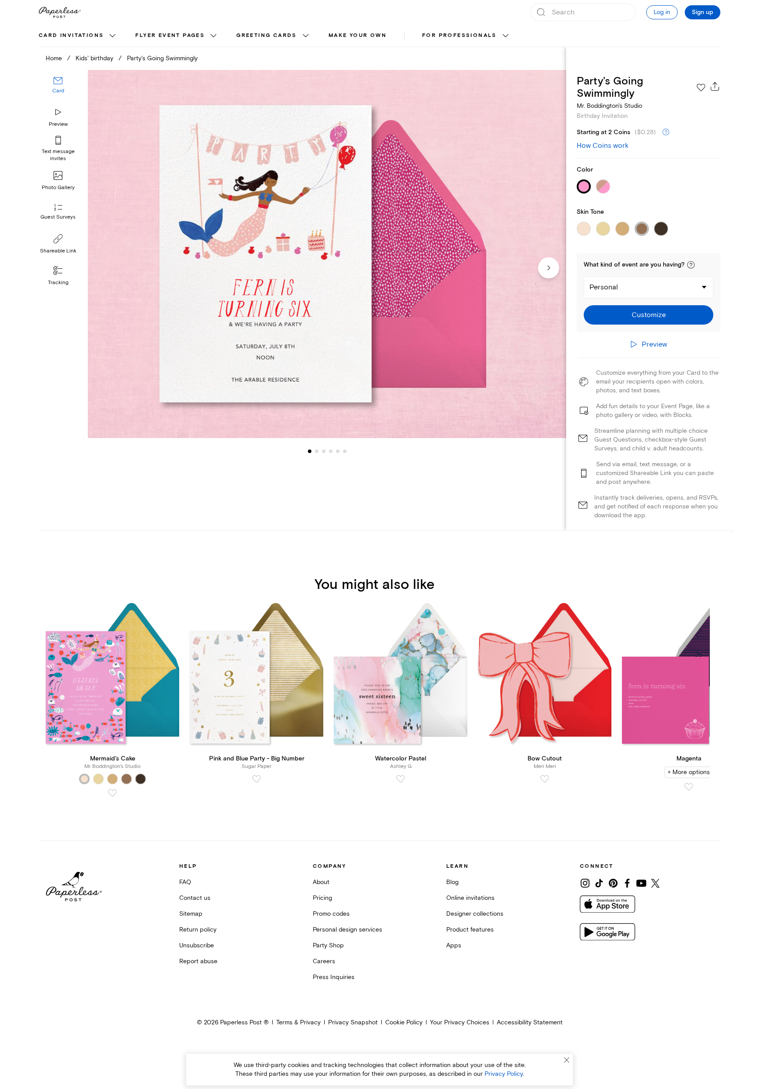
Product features (470, 929)
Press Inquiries (333, 977)
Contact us (194, 898)
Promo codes (331, 913)
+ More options (689, 772)
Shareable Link (58, 251)
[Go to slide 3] (316, 451)
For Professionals (459, 35)
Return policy (198, 929)
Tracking (58, 282)
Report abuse (198, 961)
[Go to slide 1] (309, 451)
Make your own (358, 35)
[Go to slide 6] (338, 451)
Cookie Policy (404, 1022)
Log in (662, 12)
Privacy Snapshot (353, 1022)
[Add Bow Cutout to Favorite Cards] (544, 779)
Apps (453, 945)
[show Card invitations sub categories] (112, 36)
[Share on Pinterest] (613, 883)
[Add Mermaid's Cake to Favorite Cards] (112, 793)
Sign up (702, 12)
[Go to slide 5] (331, 451)
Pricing (322, 898)
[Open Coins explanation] (666, 132)
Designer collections (474, 913)
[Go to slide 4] (323, 451)
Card (58, 91)
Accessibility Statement (530, 1022)
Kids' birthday (94, 58)
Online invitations (470, 898)
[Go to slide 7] (345, 451)
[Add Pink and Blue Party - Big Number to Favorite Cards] (256, 779)
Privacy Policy (503, 1074)
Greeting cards (266, 35)
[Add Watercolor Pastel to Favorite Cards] (400, 779)
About (321, 882)
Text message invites (58, 155)
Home (54, 58)
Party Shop (328, 945)
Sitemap (190, 913)
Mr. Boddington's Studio (609, 106)
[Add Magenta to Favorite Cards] (688, 787)
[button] (691, 264)
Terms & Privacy (298, 1022)
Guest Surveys (58, 217)
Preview (58, 124)
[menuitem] (78, 36)
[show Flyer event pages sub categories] (213, 36)
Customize (649, 315)
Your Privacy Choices (459, 1022)
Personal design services (347, 929)
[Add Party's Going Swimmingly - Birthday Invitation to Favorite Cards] (701, 87)
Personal (603, 287)
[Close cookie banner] (566, 1060)
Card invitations (71, 35)
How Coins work (603, 145)
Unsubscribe (196, 945)
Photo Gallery (58, 187)
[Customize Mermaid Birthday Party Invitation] (326, 254)
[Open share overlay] (715, 86)
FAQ (185, 882)
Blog (452, 882)
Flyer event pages (170, 35)
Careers (324, 961)
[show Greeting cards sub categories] (305, 36)
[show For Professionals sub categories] (505, 36)
